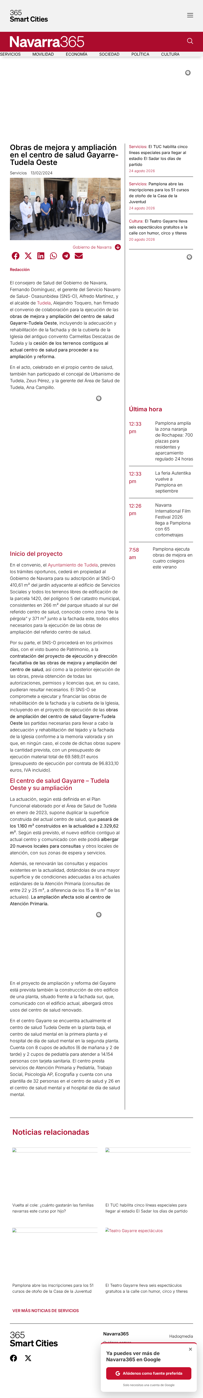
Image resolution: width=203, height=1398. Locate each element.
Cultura (170, 54)
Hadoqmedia (181, 1336)
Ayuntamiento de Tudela (73, 564)
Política (140, 54)
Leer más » (20, 1217)
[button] (15, 255)
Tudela (44, 302)
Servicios (10, 54)
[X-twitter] (28, 1358)
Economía (76, 54)
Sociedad (109, 54)
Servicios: (138, 146)
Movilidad (43, 54)
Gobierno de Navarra (92, 247)
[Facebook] (13, 1358)
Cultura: (136, 221)
